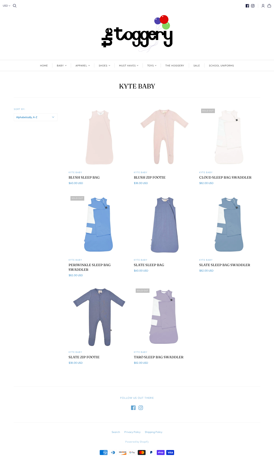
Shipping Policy (153, 432)
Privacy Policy (132, 432)
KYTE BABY (75, 352)
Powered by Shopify (137, 441)
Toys (150, 65)
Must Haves (127, 65)
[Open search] (15, 6)
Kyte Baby (75, 172)
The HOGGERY (174, 65)
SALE (196, 65)
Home (44, 65)
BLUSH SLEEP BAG (84, 177)
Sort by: (19, 109)
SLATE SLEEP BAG (149, 265)
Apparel (81, 65)
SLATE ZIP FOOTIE (84, 357)
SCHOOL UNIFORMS (221, 65)
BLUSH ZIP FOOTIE (150, 177)
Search (116, 432)
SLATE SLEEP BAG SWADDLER (224, 265)
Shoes (103, 65)
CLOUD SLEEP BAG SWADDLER (225, 177)
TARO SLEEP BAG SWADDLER (158, 357)
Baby (60, 65)
